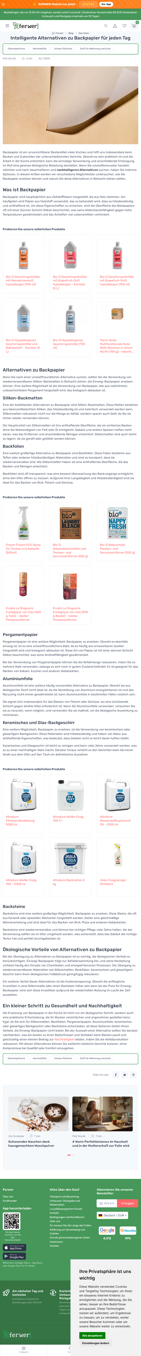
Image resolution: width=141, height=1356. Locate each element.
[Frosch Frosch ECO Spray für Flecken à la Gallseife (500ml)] (23, 522)
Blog (70, 33)
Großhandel (10, 1200)
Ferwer (59, 33)
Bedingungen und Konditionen (67, 1217)
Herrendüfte (39, 48)
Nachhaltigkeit (65, 1039)
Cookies (54, 1245)
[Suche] (106, 25)
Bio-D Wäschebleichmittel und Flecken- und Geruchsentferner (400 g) (70, 550)
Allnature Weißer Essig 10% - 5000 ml (21, 882)
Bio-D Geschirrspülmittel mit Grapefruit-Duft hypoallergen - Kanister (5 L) (70, 282)
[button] (14, 1247)
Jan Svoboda (16, 1136)
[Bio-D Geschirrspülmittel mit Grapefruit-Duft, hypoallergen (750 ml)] (117, 254)
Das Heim (84, 33)
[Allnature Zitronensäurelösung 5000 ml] (23, 794)
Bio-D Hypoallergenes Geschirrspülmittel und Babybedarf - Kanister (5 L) (23, 345)
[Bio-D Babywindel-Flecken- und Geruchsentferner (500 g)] (117, 522)
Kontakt (54, 1213)
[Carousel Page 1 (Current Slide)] (69, 1155)
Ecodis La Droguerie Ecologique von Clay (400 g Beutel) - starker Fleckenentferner (70, 613)
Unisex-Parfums (63, 48)
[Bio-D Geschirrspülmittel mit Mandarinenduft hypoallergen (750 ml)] (23, 254)
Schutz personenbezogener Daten (70, 1237)
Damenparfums (16, 48)
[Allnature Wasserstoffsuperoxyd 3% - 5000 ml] (117, 794)
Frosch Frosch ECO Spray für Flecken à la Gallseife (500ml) (23, 548)
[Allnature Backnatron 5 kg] (70, 857)
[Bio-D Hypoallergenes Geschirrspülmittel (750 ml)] (70, 317)
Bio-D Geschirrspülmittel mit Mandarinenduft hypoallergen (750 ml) (23, 280)
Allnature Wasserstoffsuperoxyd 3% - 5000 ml (115, 820)
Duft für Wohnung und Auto (95, 48)
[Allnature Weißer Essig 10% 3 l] (70, 794)
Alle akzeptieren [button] (92, 1335)
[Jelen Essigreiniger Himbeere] (117, 857)
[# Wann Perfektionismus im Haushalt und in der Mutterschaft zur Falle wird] (102, 1114)
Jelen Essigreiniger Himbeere (113, 882)
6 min (29, 58)
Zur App (106, 4)
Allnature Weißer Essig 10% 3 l (68, 818)
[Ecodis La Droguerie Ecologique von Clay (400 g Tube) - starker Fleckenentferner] (23, 585)
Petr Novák (9, 58)
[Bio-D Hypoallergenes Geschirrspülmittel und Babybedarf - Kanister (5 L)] (23, 317)
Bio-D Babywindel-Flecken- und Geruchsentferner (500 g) (117, 548)
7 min (37, 1136)
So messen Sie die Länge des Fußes (70, 1225)
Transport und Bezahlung (64, 1196)
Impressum (56, 1241)
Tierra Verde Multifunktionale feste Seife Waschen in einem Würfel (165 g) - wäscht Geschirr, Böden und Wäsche (116, 346)
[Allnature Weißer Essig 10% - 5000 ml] (23, 857)
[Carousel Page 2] (73, 1155)
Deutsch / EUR (114, 1215)
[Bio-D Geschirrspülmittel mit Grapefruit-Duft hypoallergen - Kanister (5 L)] (70, 254)
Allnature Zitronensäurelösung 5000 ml (20, 820)
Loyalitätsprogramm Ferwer (66, 1208)
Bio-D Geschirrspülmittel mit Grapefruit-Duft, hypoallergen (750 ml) (117, 280)
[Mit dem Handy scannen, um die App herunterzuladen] (13, 1221)
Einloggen (127, 1203)
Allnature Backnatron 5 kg (69, 882)
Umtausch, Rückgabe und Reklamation (65, 1202)
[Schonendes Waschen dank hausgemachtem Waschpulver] (38, 1114)
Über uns (8, 1196)
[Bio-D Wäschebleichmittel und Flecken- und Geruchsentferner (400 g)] (70, 522)
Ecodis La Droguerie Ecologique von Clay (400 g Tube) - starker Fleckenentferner (23, 613)
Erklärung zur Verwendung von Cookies (67, 1231)
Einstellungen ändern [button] (95, 1343)
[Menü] (7, 25)
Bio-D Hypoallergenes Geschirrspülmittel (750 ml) (69, 344)
